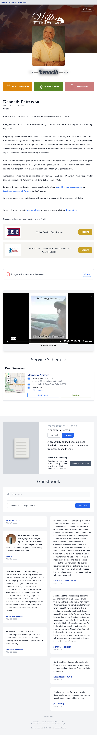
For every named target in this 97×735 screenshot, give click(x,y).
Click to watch (38, 390)
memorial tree (33, 209)
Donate (85, 232)
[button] (15, 380)
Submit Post (83, 505)
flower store (71, 209)
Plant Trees (76, 395)
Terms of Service (55, 724)
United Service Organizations (69, 186)
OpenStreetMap (51, 728)
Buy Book (68, 435)
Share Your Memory (80, 463)
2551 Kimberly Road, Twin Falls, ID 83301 (49, 384)
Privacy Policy (41, 724)
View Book (54, 435)
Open (87, 274)
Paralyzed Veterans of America (17, 190)
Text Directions (43, 395)
